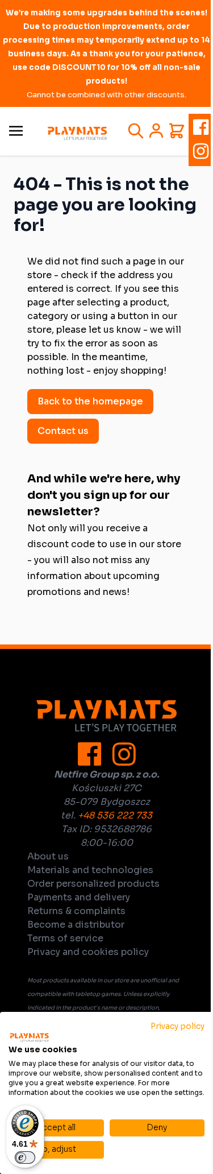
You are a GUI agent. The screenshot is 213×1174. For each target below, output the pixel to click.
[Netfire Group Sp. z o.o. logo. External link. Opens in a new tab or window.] (29, 1037)
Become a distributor (75, 925)
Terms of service (65, 938)
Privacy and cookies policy (88, 952)
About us (48, 856)
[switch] (25, 1157)
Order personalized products (93, 884)
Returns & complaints (76, 911)
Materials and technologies (90, 870)
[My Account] (156, 131)
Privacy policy (177, 1026)
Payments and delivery (78, 897)
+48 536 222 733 (115, 815)
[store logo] (77, 133)
